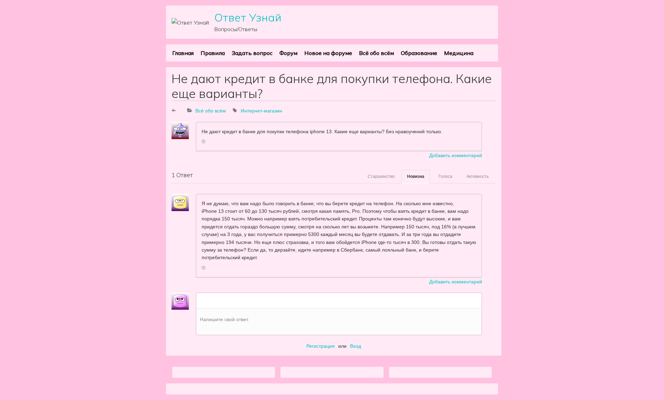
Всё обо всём (376, 52)
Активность (478, 176)
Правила (213, 52)
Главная (183, 52)
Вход (355, 346)
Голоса (445, 176)
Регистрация (320, 346)
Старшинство (381, 176)
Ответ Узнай (248, 17)
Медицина (458, 52)
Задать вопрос (252, 52)
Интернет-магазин (261, 110)
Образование (419, 52)
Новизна (415, 176)
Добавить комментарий (455, 155)
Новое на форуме (328, 52)
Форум (288, 52)
